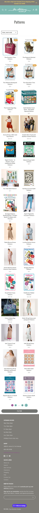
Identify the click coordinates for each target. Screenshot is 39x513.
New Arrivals (7, 467)
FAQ (5, 475)
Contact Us (7, 477)
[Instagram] (7, 456)
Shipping (6, 472)
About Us (6, 462)
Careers (6, 479)
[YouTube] (9, 456)
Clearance (7, 470)
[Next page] (26, 405)
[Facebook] (4, 456)
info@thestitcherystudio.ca (12, 452)
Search (6, 465)
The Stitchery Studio (15, 509)
